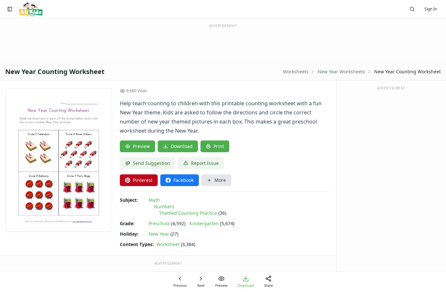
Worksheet (168, 244)
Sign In (430, 9)
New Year (159, 234)
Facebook (183, 180)
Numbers (164, 206)
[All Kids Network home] (30, 9)
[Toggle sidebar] (10, 9)
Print (219, 146)
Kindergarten (204, 223)
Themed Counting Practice (188, 213)
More (220, 180)
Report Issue (205, 163)
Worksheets (296, 71)
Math (154, 200)
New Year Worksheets (341, 71)
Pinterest (142, 180)
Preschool (159, 223)
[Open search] (412, 9)
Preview (141, 146)
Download (182, 146)
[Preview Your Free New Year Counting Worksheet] (58, 160)
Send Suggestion (151, 163)
